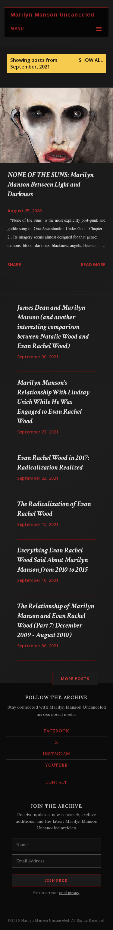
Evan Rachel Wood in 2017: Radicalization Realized (53, 462)
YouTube (56, 765)
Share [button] (14, 264)
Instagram (56, 753)
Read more (93, 264)
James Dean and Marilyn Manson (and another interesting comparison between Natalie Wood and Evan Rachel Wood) (53, 327)
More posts (75, 678)
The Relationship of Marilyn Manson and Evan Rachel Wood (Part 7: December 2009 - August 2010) (55, 620)
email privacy (69, 893)
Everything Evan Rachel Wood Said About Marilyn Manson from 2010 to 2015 (52, 560)
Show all (91, 60)
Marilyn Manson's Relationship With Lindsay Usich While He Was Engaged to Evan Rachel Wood (53, 402)
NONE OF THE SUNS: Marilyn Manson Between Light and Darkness (51, 184)
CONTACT (56, 782)
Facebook (56, 731)
